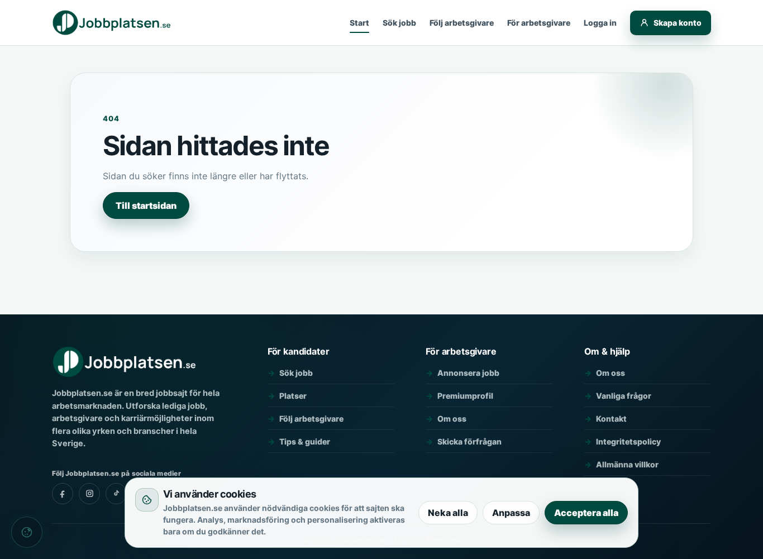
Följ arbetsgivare (462, 22)
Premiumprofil (465, 395)
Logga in (600, 22)
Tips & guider (304, 441)
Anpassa (511, 512)
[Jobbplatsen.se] (112, 22)
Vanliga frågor (623, 395)
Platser (293, 395)
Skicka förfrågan (469, 441)
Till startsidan (146, 205)
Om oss (451, 418)
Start (359, 22)
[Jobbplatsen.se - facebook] (62, 493)
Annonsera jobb (468, 373)
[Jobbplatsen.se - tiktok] (116, 493)
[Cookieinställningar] (26, 532)
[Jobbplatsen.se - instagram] (89, 493)
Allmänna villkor (627, 464)
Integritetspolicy (628, 441)
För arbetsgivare (538, 22)
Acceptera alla (586, 512)
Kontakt (611, 418)
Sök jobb (399, 22)
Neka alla (448, 512)
